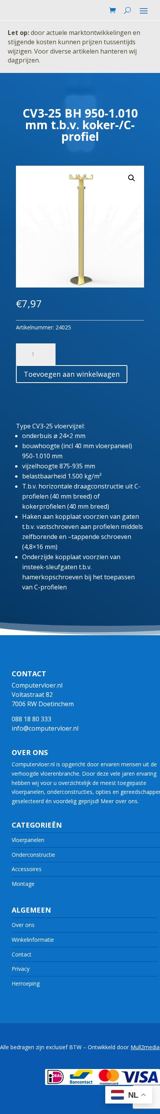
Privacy (21, 968)
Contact (21, 954)
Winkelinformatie (33, 939)
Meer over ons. (120, 801)
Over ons (23, 925)
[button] (132, 178)
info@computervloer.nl (45, 728)
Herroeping (26, 983)
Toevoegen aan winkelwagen (72, 374)
